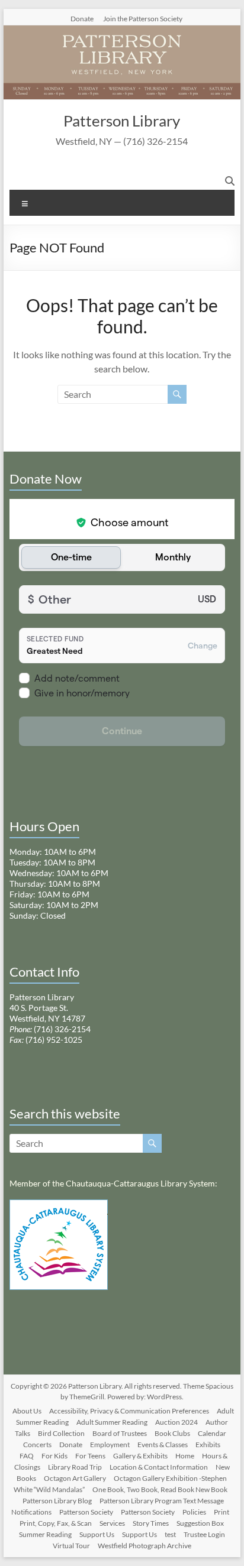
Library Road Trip (75, 1467)
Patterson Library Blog (57, 1500)
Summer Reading (45, 1534)
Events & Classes (162, 1444)
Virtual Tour (71, 1545)
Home (184, 1455)
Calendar (212, 1433)
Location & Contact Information (159, 1467)
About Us (26, 1410)
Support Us (96, 1534)
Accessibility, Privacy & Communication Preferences (129, 1410)
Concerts (37, 1444)
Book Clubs (172, 1433)
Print (221, 1511)
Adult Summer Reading (111, 1422)
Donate (82, 18)
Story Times (151, 1523)
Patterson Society (86, 1511)
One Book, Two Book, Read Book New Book (159, 1489)
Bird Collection (61, 1433)
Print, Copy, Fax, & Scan (56, 1523)
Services (112, 1523)
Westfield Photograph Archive (144, 1545)
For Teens (90, 1455)
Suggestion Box (200, 1523)
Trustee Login (204, 1534)
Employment (110, 1444)
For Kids (54, 1455)
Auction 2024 (176, 1422)
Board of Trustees (119, 1433)
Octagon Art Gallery (75, 1478)
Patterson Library (121, 120)
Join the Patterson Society (142, 18)
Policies (194, 1511)
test (170, 1534)
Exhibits (207, 1444)
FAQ (27, 1455)
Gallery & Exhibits (140, 1455)
